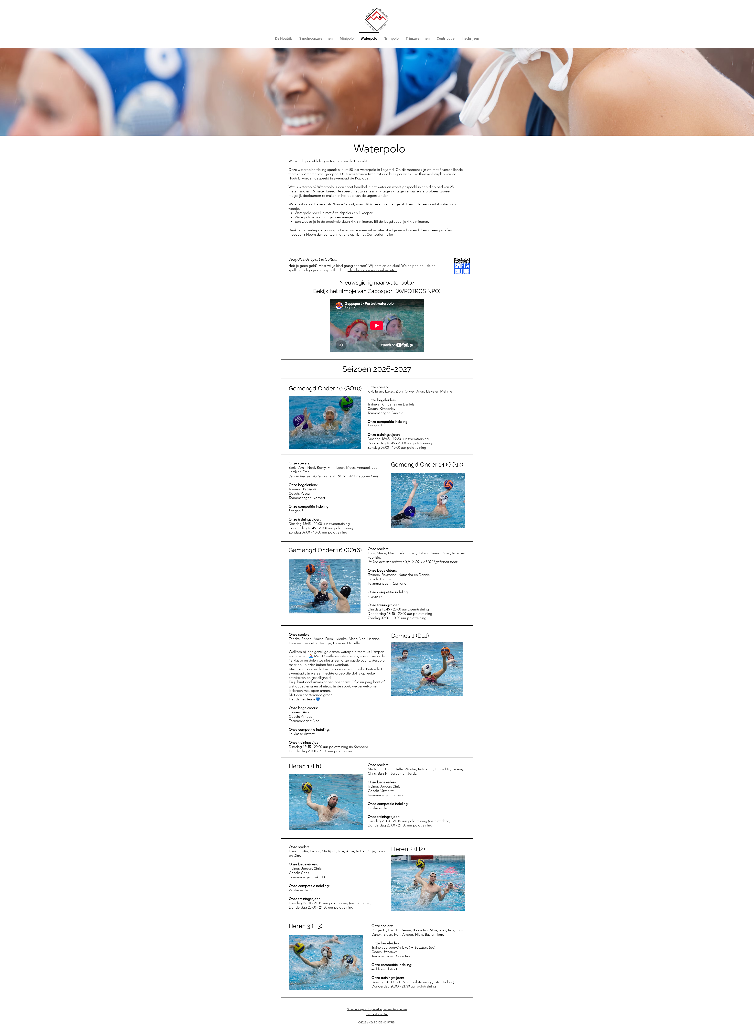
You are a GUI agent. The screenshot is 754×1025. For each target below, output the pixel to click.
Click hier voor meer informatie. (372, 270)
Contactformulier (380, 234)
